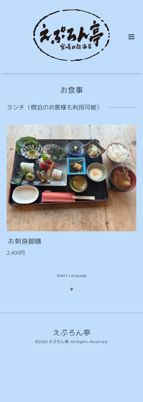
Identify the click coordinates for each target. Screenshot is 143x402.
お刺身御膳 (24, 241)
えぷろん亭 (72, 332)
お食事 (71, 90)
